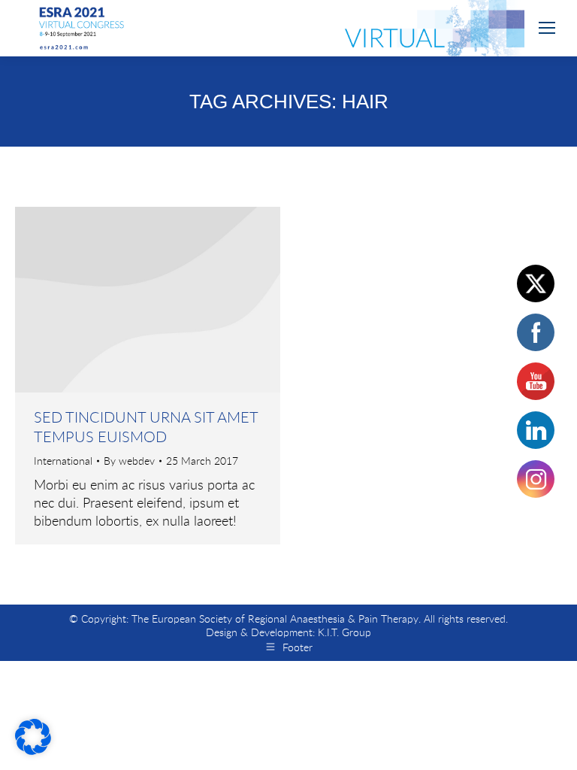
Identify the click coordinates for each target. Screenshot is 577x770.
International (63, 460)
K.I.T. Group (344, 632)
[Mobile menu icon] (547, 28)
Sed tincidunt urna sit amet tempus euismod (146, 427)
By (129, 461)
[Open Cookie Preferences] (33, 750)
